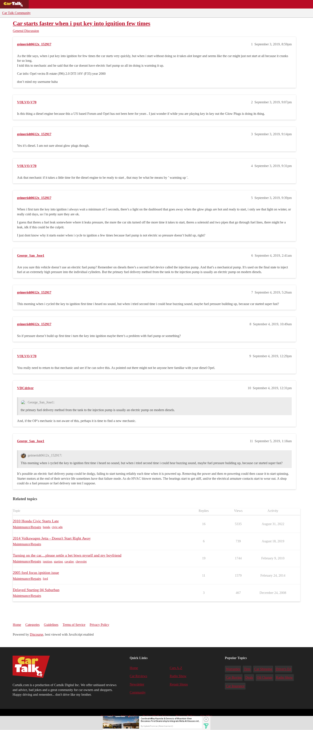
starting (58, 561)
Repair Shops (116, 4)
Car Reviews (89, 4)
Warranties (233, 669)
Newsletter (137, 684)
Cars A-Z (165, 4)
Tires (247, 669)
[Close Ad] (206, 719)
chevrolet (81, 561)
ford (45, 578)
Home (17, 624)
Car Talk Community (16, 13)
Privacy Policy (99, 624)
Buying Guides (44, 4)
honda (46, 527)
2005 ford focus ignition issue (36, 572)
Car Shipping (263, 669)
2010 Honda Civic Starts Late (36, 521)
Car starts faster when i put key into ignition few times (81, 23)
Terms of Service (74, 624)
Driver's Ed (283, 669)
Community (143, 4)
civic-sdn (57, 527)
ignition (47, 561)
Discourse (36, 634)
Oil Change (264, 677)
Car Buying (234, 677)
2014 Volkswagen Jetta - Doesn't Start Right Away (52, 538)
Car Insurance (235, 686)
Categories (32, 624)
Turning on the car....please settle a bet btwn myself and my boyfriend (67, 555)
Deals (67, 4)
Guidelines (51, 624)
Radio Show (178, 676)
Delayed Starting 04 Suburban (36, 590)
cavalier (69, 561)
